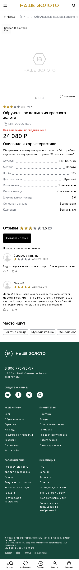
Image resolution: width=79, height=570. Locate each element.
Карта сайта (12, 450)
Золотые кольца (15, 332)
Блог (7, 414)
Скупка (9, 477)
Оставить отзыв (17, 238)
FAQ (42, 466)
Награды (10, 429)
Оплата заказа (48, 440)
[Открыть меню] (5, 5)
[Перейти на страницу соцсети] (10, 395)
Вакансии (10, 440)
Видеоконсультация (17, 487)
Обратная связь (14, 419)
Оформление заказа (52, 424)
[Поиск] (73, 5)
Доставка (46, 414)
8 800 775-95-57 (19, 368)
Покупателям (48, 407)
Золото (71, 167)
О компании (12, 445)
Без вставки (68, 203)
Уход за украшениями (53, 497)
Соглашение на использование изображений (49, 507)
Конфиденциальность (53, 487)
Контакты (45, 477)
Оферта (44, 482)
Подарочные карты (17, 466)
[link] (20, 16)
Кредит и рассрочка (17, 471)
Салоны (44, 471)
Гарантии (10, 424)
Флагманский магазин (53, 492)
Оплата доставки (50, 445)
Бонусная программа (18, 482)
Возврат (45, 419)
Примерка (46, 429)
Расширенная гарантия (19, 434)
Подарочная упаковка (53, 434)
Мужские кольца (42, 332)
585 (73, 173)
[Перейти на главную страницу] (39, 5)
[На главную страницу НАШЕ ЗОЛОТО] (25, 353)
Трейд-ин (10, 492)
